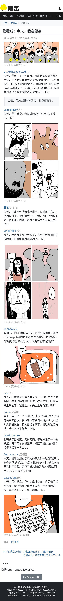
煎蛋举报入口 (13, 595)
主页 (5, 22)
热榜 (35, 15)
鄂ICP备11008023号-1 (17, 589)
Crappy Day (11, 109)
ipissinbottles (12, 435)
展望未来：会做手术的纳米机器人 (40, 554)
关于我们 (18, 587)
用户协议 (27, 587)
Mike (6, 38)
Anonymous (11, 454)
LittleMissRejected (15, 71)
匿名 (6, 207)
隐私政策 (36, 587)
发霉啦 (13, 22)
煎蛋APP (45, 587)
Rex (6, 393)
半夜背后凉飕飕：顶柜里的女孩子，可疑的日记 (29, 551)
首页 (5, 15)
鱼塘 (28, 15)
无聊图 (20, 15)
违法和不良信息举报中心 (31, 595)
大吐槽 (43, 15)
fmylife (15, 541)
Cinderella (10, 231)
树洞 (12, 15)
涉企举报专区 (49, 595)
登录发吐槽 (33, 577)
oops (7, 412)
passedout (10, 477)
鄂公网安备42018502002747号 (42, 589)
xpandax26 (10, 329)
